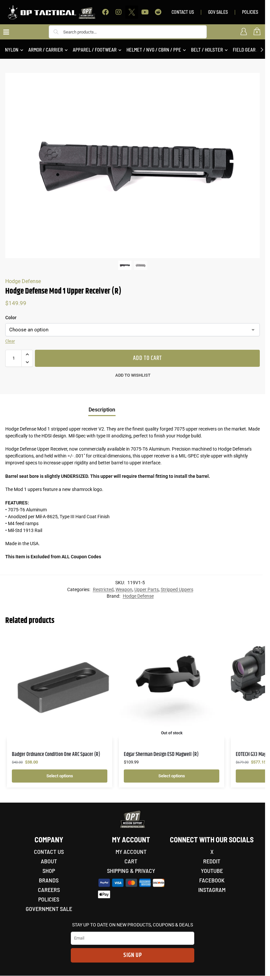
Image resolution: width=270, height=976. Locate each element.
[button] (27, 354)
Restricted (103, 589)
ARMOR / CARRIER (45, 50)
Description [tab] (102, 410)
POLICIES (250, 12)
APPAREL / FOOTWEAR (95, 50)
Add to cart (147, 358)
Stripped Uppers (177, 589)
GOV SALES (218, 12)
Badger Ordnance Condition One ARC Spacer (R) (56, 754)
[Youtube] (144, 12)
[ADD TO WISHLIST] (99, 642)
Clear (10, 341)
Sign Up (132, 955)
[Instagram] (118, 12)
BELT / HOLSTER (207, 50)
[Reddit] (158, 12)
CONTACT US (183, 12)
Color (10, 317)
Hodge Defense (23, 281)
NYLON (11, 50)
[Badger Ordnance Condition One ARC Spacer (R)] (59, 686)
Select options (59, 775)
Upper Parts (146, 589)
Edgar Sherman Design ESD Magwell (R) (161, 754)
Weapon (124, 589)
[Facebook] (105, 12)
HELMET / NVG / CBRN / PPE (153, 50)
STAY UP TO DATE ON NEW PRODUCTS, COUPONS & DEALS (132, 924)
